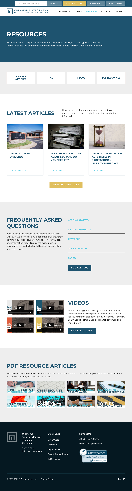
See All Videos (82, 330)
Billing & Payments (79, 229)
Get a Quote (53, 440)
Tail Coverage (54, 459)
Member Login (74, 3)
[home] (27, 11)
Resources (91, 11)
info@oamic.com (95, 443)
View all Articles (66, 184)
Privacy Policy (46, 479)
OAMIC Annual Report (58, 454)
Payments (96, 3)
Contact (119, 11)
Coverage (74, 239)
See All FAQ (79, 268)
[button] (64, 11)
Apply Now (115, 3)
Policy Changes (77, 248)
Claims (78, 11)
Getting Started (78, 220)
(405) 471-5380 (92, 439)
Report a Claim (54, 449)
